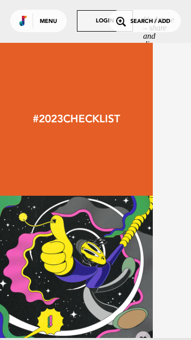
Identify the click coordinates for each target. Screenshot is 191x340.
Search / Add (150, 21)
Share (108, 272)
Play (76, 272)
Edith (76, 320)
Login (105, 21)
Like (44, 272)
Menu (48, 21)
